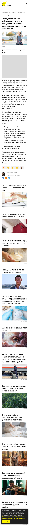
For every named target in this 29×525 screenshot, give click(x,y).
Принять (6, 521)
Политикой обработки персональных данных (13, 518)
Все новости (4, 11)
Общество (10, 11)
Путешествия (11, 15)
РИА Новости (15, 146)
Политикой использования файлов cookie (12, 516)
